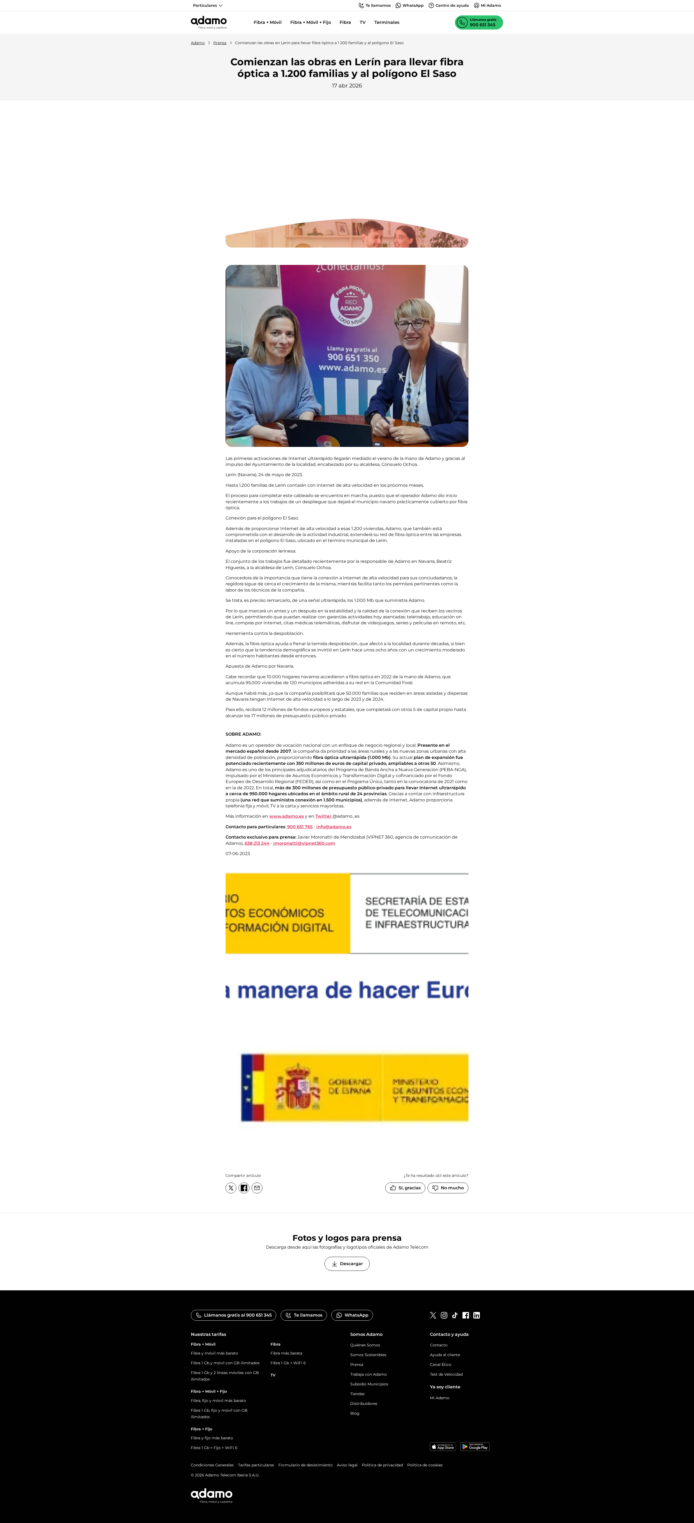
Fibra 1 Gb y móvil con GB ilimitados (225, 1362)
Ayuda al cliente (445, 1354)
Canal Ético (440, 1364)
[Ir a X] (433, 1315)
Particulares (205, 5)
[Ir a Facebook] (465, 1315)
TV (363, 22)
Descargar (351, 1263)
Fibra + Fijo (201, 1429)
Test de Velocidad (446, 1374)
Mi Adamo (439, 1397)
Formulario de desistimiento (305, 1465)
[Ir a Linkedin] (476, 1315)
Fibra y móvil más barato (214, 1353)
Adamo (198, 42)
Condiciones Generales (212, 1465)
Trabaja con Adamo (368, 1374)
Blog (354, 1413)
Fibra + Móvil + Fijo (310, 22)
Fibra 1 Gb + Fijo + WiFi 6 (214, 1447)
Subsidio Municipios (369, 1384)
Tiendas (357, 1393)
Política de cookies (425, 1465)
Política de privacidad (382, 1465)
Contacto (439, 1345)
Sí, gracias (410, 1187)
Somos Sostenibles (368, 1354)
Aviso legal (347, 1465)
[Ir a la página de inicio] (209, 22)
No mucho (452, 1187)
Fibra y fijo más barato (212, 1438)
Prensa (219, 42)
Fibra (345, 22)
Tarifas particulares (256, 1465)
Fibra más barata (286, 1353)
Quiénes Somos (365, 1345)
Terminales (386, 22)
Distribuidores (363, 1403)
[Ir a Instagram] (444, 1315)
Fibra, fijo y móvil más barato (218, 1400)
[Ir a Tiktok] (455, 1315)
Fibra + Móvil (268, 22)
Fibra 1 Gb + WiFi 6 (288, 1362)
